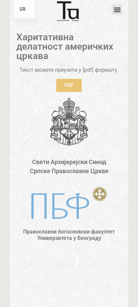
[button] (117, 9)
